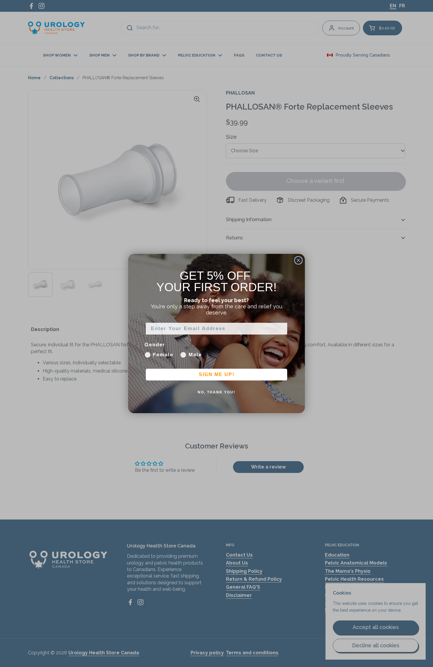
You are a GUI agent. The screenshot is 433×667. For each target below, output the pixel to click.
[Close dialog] (298, 260)
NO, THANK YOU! (216, 392)
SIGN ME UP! (216, 374)
